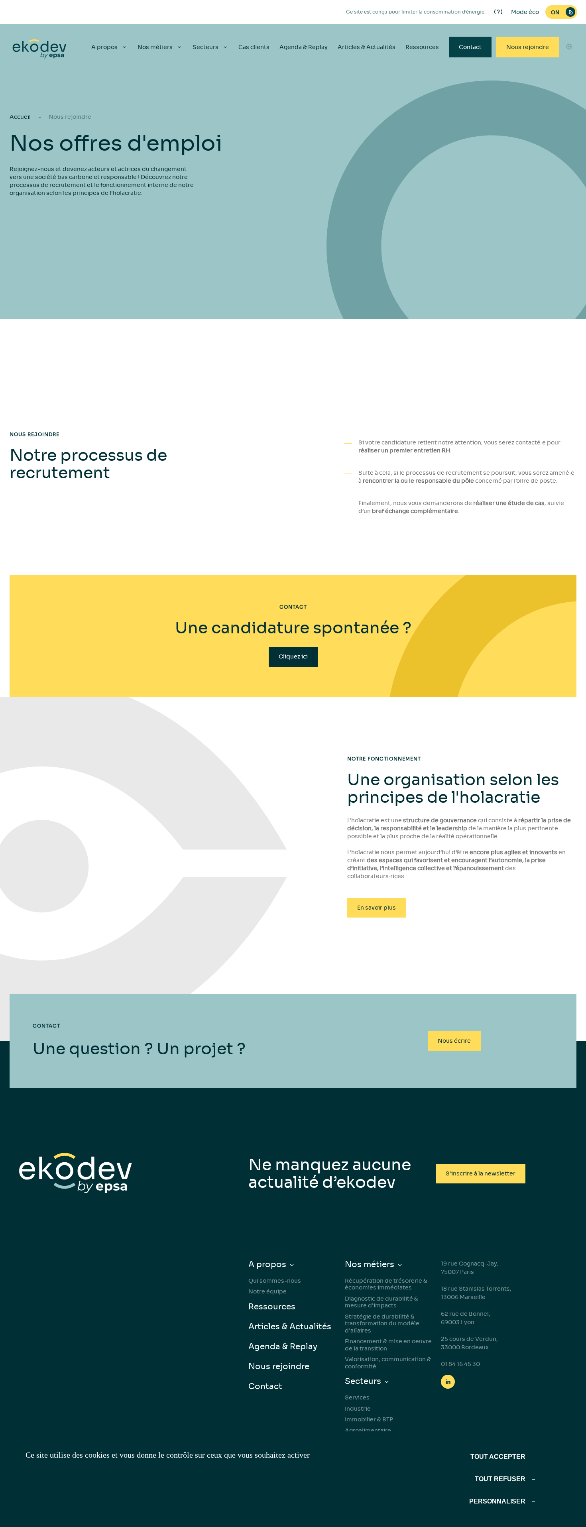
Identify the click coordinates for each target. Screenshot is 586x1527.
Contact (470, 47)
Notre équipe (267, 1291)
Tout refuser (500, 1479)
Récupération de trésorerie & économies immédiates (386, 1284)
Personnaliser (497, 1501)
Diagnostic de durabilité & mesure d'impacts (381, 1302)
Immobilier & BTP (369, 1419)
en (569, 66)
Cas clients (253, 47)
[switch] (561, 12)
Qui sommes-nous (274, 1280)
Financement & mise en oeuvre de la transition (388, 1345)
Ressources (422, 47)
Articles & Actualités (366, 47)
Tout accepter (497, 1456)
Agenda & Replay (303, 47)
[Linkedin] (448, 1382)
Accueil (20, 116)
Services (357, 1397)
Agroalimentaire (368, 1430)
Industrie (358, 1408)
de (569, 95)
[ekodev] (39, 49)
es (569, 81)
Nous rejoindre (527, 47)
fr (569, 109)
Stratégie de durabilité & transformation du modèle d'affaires (382, 1323)
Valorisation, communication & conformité (388, 1363)
